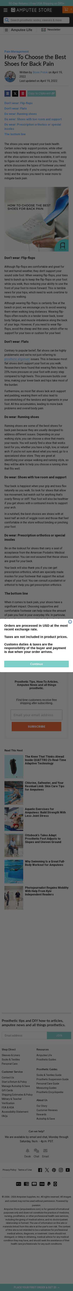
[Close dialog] (70, 621)
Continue (36, 664)
